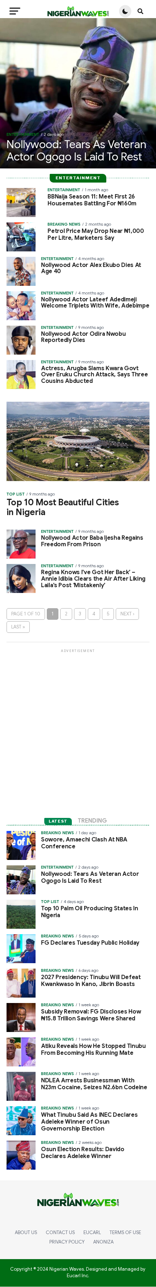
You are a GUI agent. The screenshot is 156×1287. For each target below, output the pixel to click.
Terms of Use (125, 1233)
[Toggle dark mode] (125, 11)
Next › (127, 614)
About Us (26, 1233)
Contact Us (60, 1233)
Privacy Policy (67, 1242)
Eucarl (92, 1233)
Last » (18, 627)
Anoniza (103, 1242)
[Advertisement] (78, 732)
